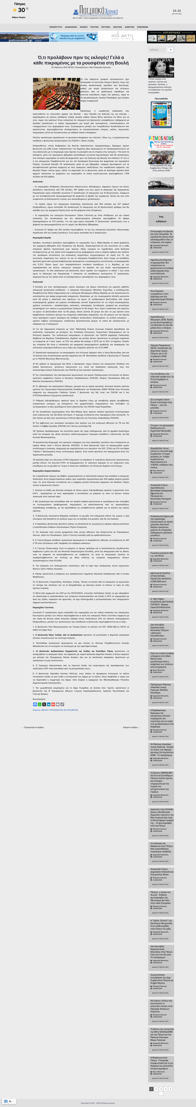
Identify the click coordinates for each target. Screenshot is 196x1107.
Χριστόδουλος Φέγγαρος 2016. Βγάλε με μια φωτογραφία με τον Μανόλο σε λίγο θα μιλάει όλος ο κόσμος (162, 322)
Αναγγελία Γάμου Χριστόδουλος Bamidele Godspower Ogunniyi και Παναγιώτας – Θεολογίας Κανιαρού (162, 492)
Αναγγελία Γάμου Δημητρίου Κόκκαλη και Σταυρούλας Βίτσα (162, 872)
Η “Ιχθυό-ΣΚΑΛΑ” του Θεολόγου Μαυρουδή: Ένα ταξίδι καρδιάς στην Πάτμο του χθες (161, 924)
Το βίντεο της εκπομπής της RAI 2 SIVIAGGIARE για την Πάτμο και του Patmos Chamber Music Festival (162, 1034)
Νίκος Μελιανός (158, 471)
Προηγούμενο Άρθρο (33, 727)
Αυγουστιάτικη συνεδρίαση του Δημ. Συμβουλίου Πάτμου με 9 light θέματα (162, 978)
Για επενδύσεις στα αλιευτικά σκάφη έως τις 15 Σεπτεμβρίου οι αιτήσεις (162, 377)
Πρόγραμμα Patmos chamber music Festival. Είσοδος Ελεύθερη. (161, 688)
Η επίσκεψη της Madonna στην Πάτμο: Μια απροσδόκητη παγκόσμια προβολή (162, 847)
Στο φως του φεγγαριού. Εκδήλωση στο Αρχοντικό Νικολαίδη (162, 428)
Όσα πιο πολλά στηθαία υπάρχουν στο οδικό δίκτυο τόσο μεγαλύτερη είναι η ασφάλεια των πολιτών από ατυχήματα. (162, 660)
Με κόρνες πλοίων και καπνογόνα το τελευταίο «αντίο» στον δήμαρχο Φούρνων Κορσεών (162, 1006)
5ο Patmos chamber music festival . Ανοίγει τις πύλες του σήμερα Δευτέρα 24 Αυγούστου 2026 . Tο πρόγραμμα (162, 749)
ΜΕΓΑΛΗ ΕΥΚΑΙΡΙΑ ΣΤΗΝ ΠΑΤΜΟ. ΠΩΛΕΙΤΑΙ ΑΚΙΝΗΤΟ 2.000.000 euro (161, 577)
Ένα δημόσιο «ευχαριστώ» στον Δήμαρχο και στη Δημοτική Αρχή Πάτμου (162, 295)
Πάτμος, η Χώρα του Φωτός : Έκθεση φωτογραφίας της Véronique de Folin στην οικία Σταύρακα (161, 897)
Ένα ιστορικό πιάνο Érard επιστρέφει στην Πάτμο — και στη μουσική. (161, 403)
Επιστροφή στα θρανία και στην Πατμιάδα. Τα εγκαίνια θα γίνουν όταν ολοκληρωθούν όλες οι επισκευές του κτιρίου (162, 237)
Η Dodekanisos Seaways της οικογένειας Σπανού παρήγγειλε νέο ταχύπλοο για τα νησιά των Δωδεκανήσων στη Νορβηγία (162, 718)
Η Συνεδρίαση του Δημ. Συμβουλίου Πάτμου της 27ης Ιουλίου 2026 (161, 168)
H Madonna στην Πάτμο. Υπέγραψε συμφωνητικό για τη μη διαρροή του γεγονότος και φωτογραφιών (162, 1063)
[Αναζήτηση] (171, 49)
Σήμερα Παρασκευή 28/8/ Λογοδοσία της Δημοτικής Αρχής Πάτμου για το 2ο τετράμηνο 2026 (161, 350)
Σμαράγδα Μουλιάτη (160, 245)
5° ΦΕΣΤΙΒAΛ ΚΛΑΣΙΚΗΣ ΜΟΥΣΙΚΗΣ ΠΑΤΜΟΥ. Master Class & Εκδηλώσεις (162, 603)
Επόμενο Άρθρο (131, 727)
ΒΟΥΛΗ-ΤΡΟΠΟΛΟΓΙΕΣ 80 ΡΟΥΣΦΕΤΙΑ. (60, 710)
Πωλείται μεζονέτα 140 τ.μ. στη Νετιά (162, 554)
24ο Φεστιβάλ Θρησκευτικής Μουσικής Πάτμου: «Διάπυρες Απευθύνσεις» (160, 630)
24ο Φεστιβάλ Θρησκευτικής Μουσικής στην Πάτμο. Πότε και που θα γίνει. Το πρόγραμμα (162, 952)
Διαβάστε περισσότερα (160, 252)
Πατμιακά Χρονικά (159, 302)
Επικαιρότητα (81, 67)
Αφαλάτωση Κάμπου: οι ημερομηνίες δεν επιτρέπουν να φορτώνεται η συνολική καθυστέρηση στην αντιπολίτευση (162, 266)
